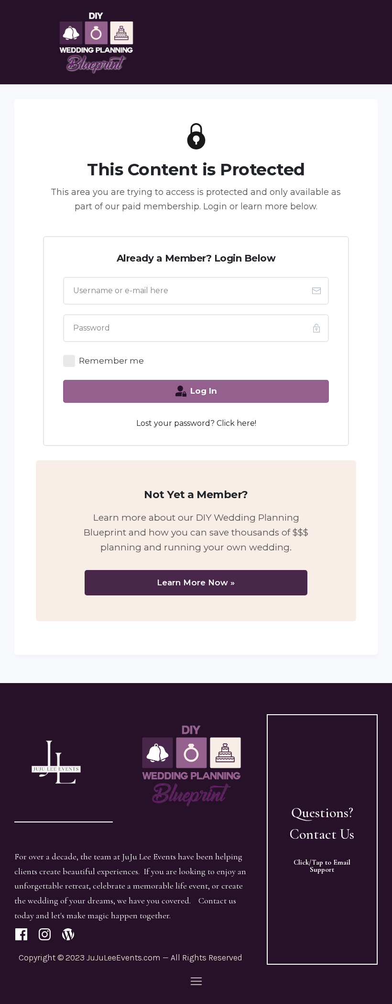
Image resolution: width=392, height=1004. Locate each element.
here (246, 423)
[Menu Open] (196, 981)
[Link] (21, 934)
